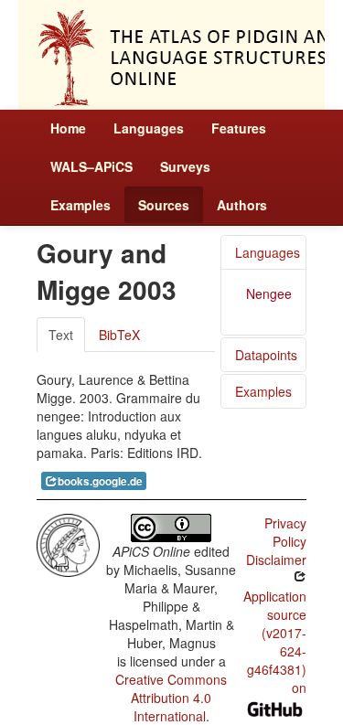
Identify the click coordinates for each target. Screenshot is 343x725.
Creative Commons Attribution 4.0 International (171, 697)
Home (68, 128)
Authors (242, 205)
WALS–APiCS (91, 166)
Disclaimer (276, 559)
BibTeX (119, 334)
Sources (163, 205)
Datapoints (266, 355)
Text (60, 334)
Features (238, 128)
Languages (148, 128)
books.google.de (100, 481)
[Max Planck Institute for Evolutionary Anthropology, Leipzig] (68, 543)
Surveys (185, 166)
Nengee (269, 293)
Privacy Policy (285, 532)
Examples (80, 205)
